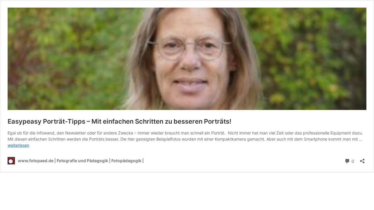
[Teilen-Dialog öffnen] (362, 159)
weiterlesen (18, 145)
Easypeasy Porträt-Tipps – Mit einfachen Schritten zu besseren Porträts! (119, 121)
